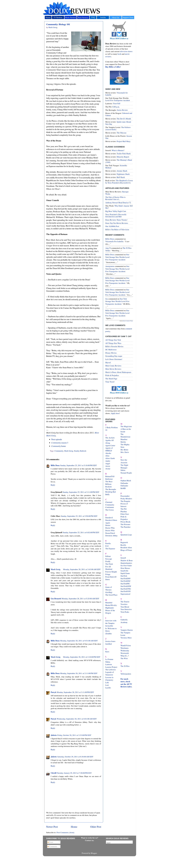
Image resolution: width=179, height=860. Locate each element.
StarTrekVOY (126, 591)
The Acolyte (110, 437)
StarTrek (124, 576)
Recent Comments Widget (128, 321)
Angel (107, 463)
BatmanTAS (109, 476)
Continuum (109, 507)
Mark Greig (68, 451)
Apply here (115, 413)
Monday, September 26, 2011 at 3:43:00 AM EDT (82, 569)
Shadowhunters (126, 563)
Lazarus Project (111, 667)
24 (106, 430)
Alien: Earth (110, 458)
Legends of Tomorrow (109, 673)
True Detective (126, 609)
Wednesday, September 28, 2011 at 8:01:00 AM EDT (77, 719)
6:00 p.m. (116, 106)
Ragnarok (124, 542)
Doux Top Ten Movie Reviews (116, 223)
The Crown (109, 510)
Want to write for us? (89, 837)
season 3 (59, 442)
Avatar (107, 468)
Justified (108, 644)
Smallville (124, 570)
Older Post (95, 826)
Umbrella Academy (124, 620)
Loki (107, 682)
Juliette (54, 735)
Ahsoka (108, 453)
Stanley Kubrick (80, 451)
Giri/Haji (108, 592)
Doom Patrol (110, 533)
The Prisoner (125, 524)
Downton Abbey (111, 535)
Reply (53, 485)
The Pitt (124, 509)
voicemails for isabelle (114, 241)
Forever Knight (111, 571)
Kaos (107, 651)
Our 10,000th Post (112, 226)
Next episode (56, 439)
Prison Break (125, 521)
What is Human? (118, 150)
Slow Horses (125, 568)
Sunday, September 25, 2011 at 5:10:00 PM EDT (78, 465)
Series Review (122, 110)
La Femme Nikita (109, 660)
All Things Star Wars (113, 343)
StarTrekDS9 (125, 578)
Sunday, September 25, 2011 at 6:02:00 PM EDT (81, 532)
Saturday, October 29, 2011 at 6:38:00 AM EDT (75, 756)
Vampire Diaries (127, 630)
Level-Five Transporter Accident (117, 100)
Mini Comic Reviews (113, 365)
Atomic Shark (122, 171)
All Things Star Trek (113, 340)
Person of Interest (124, 505)
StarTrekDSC (126, 581)
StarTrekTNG (126, 589)
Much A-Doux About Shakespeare (118, 372)
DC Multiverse (111, 349)
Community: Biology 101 (58, 24)
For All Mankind (108, 567)
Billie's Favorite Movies (114, 346)
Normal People (126, 473)
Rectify (123, 545)
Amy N (108, 248)
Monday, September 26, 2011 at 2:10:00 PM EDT (81, 657)
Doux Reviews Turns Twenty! (116, 220)
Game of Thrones (108, 588)
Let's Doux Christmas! (113, 359)
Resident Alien (126, 547)
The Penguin (125, 501)
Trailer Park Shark (124, 153)
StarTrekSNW (126, 586)
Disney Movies (111, 353)
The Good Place (111, 595)
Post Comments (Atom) (65, 832)
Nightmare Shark (123, 174)
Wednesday (125, 650)
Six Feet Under (126, 565)
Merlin (123, 442)
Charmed (108, 502)
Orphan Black (126, 480)
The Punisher (126, 527)
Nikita (123, 470)
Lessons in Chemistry (109, 678)
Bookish (108, 486)
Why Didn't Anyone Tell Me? (119, 207)
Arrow (107, 466)
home (58, 446)
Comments (53, 846)
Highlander (109, 607)
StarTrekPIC (125, 583)
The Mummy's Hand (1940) (118, 161)
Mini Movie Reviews (113, 369)
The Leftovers (110, 669)
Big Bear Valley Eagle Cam (115, 211)
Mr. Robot (124, 449)
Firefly (107, 561)
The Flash (109, 564)
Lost (107, 685)
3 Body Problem (111, 427)
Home (74, 826)
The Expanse (110, 548)
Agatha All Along (109, 441)
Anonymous (109, 266)
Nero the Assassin (124, 461)
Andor (107, 461)
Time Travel (109, 381)
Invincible (109, 626)
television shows (126, 51)
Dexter (107, 525)
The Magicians (126, 426)
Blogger (94, 853)
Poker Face (125, 514)
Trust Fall (116, 103)
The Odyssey (121, 132)
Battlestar (109, 479)
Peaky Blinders (126, 498)
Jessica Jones (110, 641)
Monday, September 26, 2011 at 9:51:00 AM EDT (79, 640)
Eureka (108, 543)
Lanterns (108, 664)
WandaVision (126, 645)
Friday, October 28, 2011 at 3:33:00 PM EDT (74, 735)
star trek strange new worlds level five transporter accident (117, 257)
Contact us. (89, 840)
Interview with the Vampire (110, 621)
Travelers (124, 604)
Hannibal (108, 602)
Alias (107, 455)
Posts (51, 842)
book (119, 54)
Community (59, 451)
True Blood (125, 607)
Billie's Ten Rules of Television (117, 229)
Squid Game (125, 573)
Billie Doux (55, 465)
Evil (107, 546)
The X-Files (125, 666)
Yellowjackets (126, 674)
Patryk (53, 692)
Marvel (108, 362)
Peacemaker (125, 496)
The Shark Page (111, 378)
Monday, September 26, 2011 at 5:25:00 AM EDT (80, 598)
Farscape (108, 559)
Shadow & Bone (127, 560)
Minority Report (123, 157)
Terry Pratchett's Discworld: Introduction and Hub (116, 215)
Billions (108, 484)
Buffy (107, 494)
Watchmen (124, 648)
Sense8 (123, 558)
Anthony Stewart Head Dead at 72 (118, 202)
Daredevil (109, 517)
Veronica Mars (126, 637)
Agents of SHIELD (109, 449)
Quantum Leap (126, 534)
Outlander (124, 483)
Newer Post (52, 826)
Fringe (107, 574)
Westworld (125, 653)
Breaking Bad (110, 491)
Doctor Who (110, 528)
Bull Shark (121, 177)
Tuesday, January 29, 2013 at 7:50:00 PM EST (74, 773)
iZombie (108, 633)
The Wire (124, 658)
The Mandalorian (125, 435)
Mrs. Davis (125, 452)
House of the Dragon (110, 611)
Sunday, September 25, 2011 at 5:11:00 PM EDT (81, 492)
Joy (106, 299)
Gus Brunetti (56, 598)
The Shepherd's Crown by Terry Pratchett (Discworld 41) (119, 181)
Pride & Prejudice (112, 375)
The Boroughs (110, 489)
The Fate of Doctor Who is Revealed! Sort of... (115, 198)
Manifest (124, 439)
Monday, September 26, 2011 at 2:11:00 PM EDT (78, 673)
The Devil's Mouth (124, 118)
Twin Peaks (125, 612)
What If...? (125, 655)
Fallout (108, 556)
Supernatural (125, 594)
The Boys (108, 481)
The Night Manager (124, 466)
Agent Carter (110, 445)
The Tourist (125, 601)
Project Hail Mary (123, 141)
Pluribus (124, 511)
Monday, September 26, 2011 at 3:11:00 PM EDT (75, 692)
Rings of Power (126, 550)
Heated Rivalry (111, 605)
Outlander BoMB (124, 486)
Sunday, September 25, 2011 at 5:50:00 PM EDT (79, 516)
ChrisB (53, 773)
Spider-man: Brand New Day (118, 123)
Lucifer (108, 687)
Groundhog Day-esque (113, 356)
